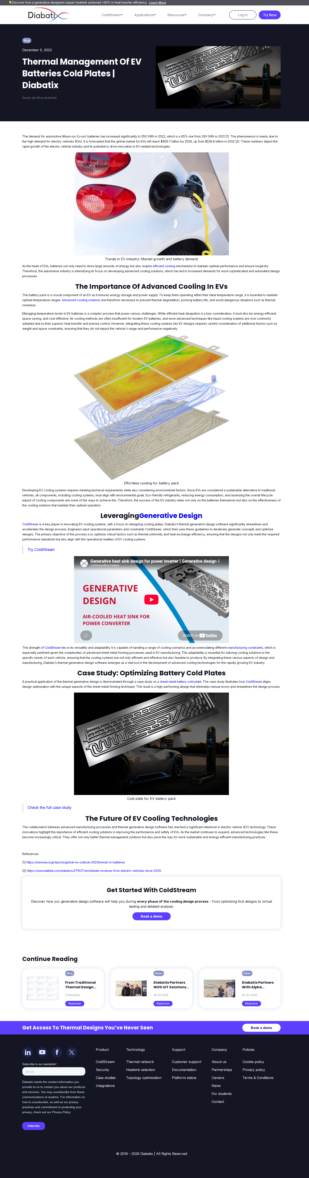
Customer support (186, 1062)
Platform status (184, 1078)
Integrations (105, 1086)
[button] (116, 15)
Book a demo (151, 916)
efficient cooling (164, 266)
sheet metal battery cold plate (180, 681)
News (216, 1086)
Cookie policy (253, 1062)
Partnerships (222, 1070)
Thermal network (140, 1062)
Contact (218, 1102)
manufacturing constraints (245, 647)
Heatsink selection (140, 1070)
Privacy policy (254, 1070)
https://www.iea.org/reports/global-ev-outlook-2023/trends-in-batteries (75, 862)
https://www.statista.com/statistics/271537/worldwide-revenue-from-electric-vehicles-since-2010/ (94, 870)
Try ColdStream (41, 549)
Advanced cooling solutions (81, 300)
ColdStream (30, 524)
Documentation (184, 1070)
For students (222, 1094)
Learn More (157, 2)
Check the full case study (49, 807)
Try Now (269, 15)
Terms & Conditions (258, 1078)
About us (219, 1062)
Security (102, 1070)
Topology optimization (143, 1078)
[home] (48, 15)
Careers (218, 1078)
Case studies (106, 1078)
